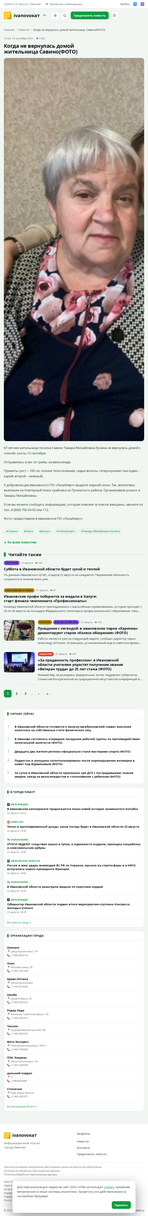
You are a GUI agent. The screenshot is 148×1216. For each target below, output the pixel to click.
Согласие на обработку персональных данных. (32, 1170)
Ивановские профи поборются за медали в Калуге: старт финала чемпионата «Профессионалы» (50, 598)
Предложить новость (92, 1154)
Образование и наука (19, 590)
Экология (11, 562)
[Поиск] (65, 15)
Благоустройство (66, 622)
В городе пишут (22, 792)
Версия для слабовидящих (66, 4)
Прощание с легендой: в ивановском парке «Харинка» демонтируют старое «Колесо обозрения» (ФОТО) (88, 630)
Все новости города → (19, 922)
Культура (44, 622)
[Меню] (114, 15)
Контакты (83, 1148)
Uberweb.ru (136, 1210)
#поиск (28, 531)
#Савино (12, 531)
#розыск (44, 531)
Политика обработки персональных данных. (31, 1174)
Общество (45, 654)
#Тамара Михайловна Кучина (100, 531)
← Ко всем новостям (20, 542)
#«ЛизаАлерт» (65, 531)
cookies (109, 1187)
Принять (121, 1205)
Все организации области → (22, 1106)
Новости (23, 30)
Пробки (125, 4)
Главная (9, 30)
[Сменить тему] (55, 15)
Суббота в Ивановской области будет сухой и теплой (52, 568)
